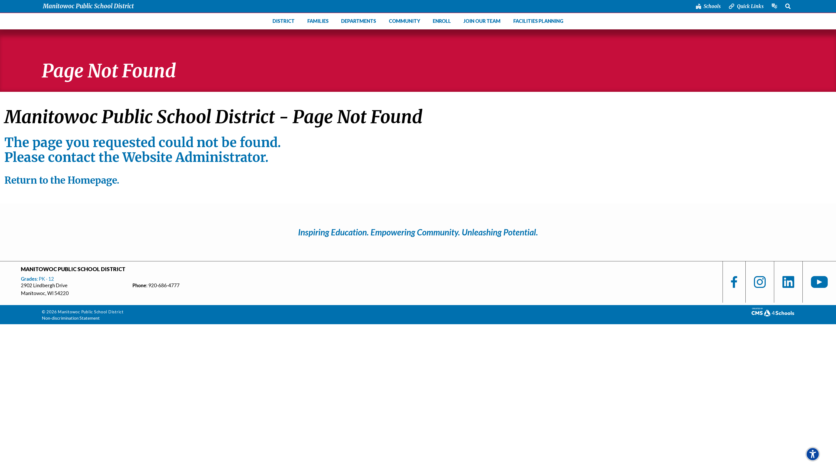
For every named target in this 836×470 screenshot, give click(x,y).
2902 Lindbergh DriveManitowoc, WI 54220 (45, 289)
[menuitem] (283, 21)
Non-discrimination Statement (71, 318)
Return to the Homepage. (61, 180)
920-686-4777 (164, 285)
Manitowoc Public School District (88, 6)
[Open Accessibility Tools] (812, 454)
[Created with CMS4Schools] (773, 314)
